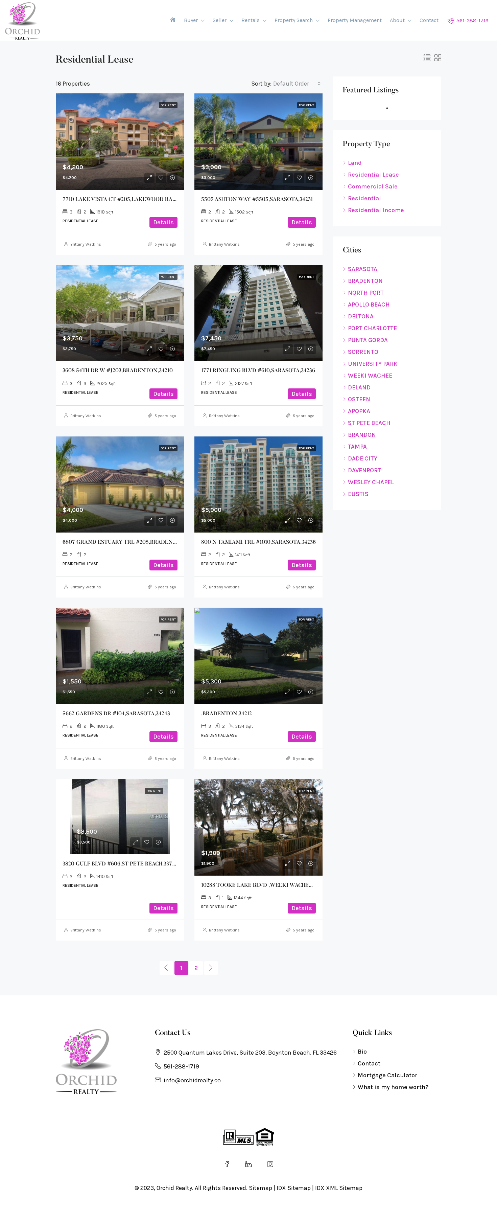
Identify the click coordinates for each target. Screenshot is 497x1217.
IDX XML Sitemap (338, 1188)
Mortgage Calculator (388, 1075)
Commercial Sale (373, 186)
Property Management (355, 20)
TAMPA (357, 446)
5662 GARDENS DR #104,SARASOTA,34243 (116, 714)
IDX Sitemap (294, 1188)
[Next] (211, 968)
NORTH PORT (366, 292)
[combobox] (297, 83)
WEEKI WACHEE (370, 375)
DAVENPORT (364, 470)
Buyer (191, 20)
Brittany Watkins (85, 244)
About (397, 20)
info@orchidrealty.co (192, 1080)
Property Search (294, 20)
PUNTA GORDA (368, 340)
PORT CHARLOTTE (372, 328)
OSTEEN (359, 399)
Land (355, 162)
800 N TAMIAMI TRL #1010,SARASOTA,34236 (258, 542)
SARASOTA (362, 269)
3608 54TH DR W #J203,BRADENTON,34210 (118, 371)
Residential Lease (373, 174)
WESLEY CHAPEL (371, 482)
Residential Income (376, 210)
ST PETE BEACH (369, 423)
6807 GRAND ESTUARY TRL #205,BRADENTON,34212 (131, 542)
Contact (429, 20)
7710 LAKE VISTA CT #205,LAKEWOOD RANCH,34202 (131, 199)
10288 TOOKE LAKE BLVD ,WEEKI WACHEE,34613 (264, 885)
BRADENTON (365, 281)
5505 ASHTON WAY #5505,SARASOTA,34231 (257, 199)
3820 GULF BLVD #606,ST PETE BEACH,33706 (121, 864)
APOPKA (359, 411)
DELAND (359, 387)
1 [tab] (390, 108)
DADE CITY (362, 458)
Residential (364, 198)
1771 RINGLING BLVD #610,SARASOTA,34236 (258, 371)
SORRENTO (363, 352)
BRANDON (362, 434)
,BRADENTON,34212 (226, 714)
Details (163, 222)
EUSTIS (358, 494)
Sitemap (260, 1188)
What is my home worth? (393, 1087)
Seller (220, 20)
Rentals (250, 20)
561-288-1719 (472, 20)
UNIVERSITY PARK (373, 363)
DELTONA (361, 316)
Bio (362, 1051)
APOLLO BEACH (369, 304)
